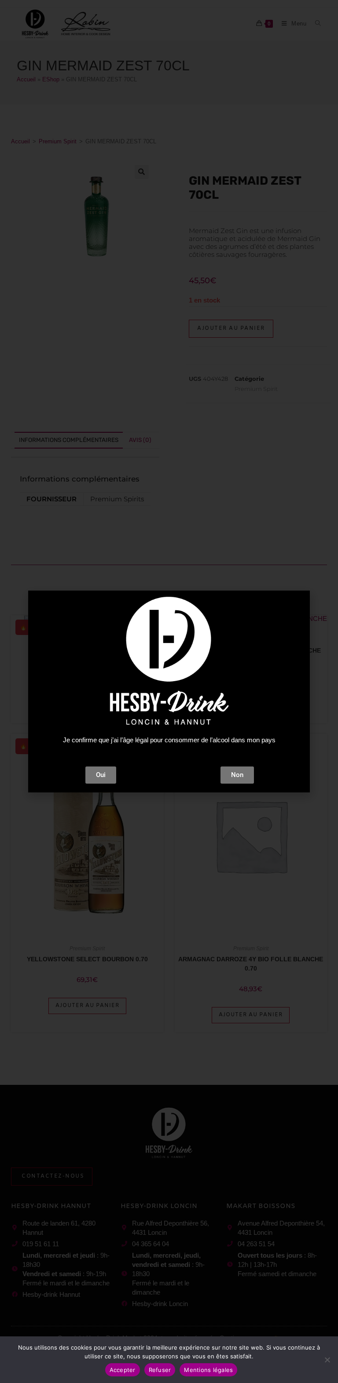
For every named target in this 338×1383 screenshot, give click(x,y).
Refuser (160, 1369)
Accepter (123, 1369)
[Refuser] (327, 1359)
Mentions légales (208, 1369)
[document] (169, 691)
